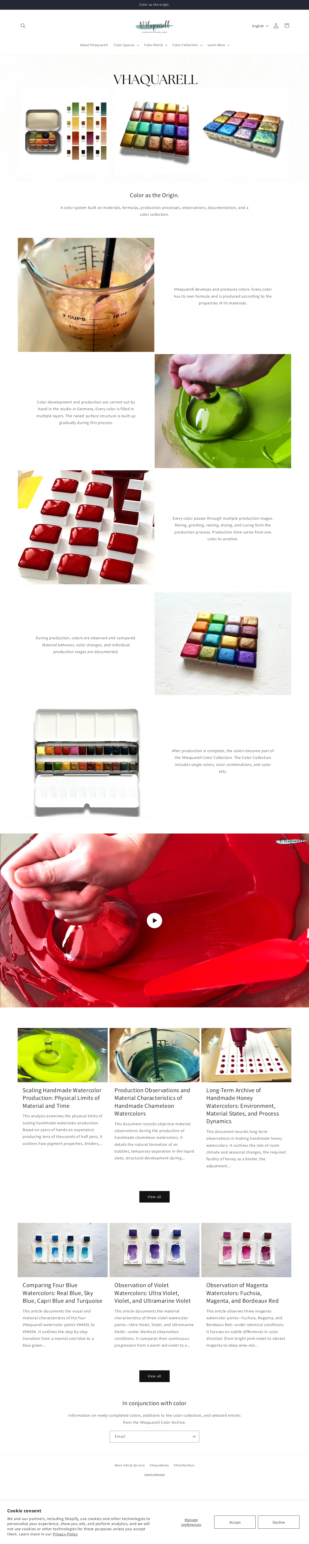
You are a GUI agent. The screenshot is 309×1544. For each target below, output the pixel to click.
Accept (235, 1522)
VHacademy (159, 1465)
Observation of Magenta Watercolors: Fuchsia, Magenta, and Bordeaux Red (242, 1293)
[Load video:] (154, 920)
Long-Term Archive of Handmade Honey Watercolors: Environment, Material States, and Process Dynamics (242, 1105)
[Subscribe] (193, 1436)
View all (154, 1196)
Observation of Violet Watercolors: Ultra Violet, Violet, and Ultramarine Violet (152, 1293)
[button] (23, 25)
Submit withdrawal (154, 1474)
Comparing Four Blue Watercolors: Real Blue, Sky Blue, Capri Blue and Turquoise (62, 1293)
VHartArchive (184, 1465)
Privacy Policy (65, 1534)
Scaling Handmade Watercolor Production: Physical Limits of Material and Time (62, 1098)
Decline (279, 1522)
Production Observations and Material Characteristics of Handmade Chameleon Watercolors (152, 1101)
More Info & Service (130, 1465)
